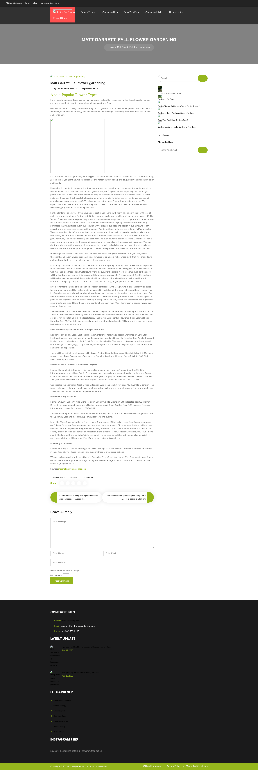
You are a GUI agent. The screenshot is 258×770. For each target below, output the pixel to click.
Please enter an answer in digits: (65, 571)
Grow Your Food (131, 12)
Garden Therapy (88, 12)
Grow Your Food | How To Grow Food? (173, 120)
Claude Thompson (65, 88)
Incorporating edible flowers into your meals (80, 672)
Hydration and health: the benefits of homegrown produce (86, 647)
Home (111, 47)
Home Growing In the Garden (169, 93)
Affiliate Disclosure (14, 3)
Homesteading (176, 12)
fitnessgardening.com (66, 621)
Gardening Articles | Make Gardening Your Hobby (177, 127)
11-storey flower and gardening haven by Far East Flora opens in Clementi (125, 497)
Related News (60, 18)
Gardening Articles (154, 12)
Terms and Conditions (49, 3)
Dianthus (73, 477)
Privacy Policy (31, 3)
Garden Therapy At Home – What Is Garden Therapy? (179, 106)
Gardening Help (110, 12)
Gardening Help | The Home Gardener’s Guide (176, 113)
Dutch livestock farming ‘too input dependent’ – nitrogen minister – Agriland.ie (79, 497)
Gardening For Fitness (64, 12)
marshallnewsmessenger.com (72, 469)
